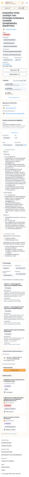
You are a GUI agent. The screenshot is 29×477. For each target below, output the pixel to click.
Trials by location (6, 445)
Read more (14, 132)
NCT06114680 (6, 64)
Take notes (13, 70)
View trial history (13, 97)
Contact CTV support (7, 461)
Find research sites (6, 452)
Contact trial (14, 370)
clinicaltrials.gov (13, 433)
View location (13, 74)
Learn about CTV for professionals (11, 455)
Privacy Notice (5, 467)
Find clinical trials (6, 443)
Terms (3, 470)
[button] (9, 40)
